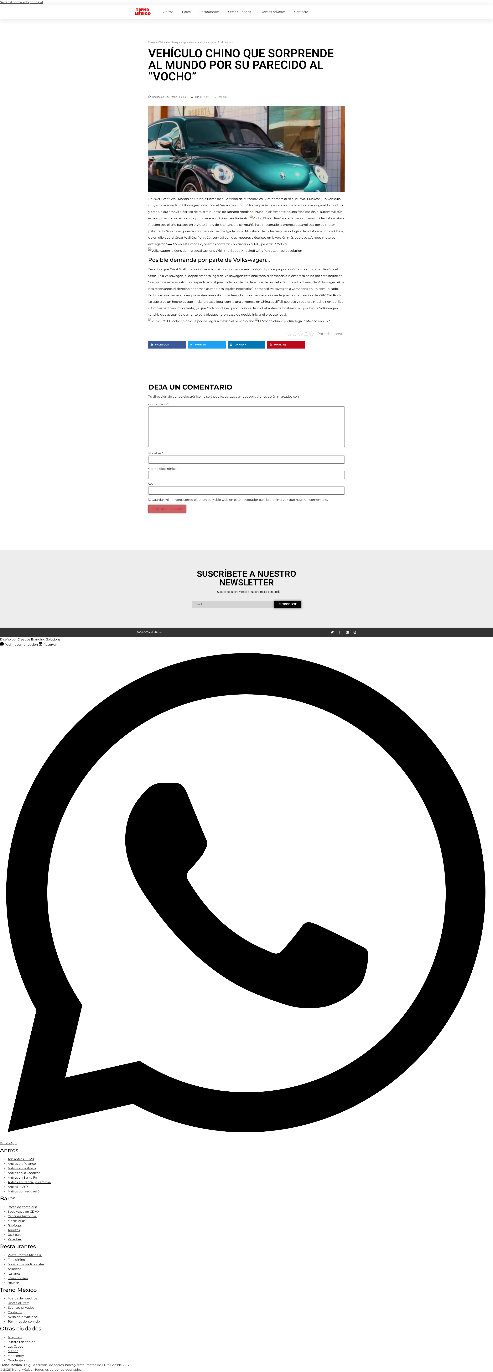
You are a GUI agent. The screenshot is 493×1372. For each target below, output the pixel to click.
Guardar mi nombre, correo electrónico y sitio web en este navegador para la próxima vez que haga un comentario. (240, 499)
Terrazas (14, 1230)
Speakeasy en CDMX (23, 1211)
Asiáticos (14, 1269)
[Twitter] (332, 632)
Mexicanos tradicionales (26, 1264)
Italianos (14, 1273)
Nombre (155, 453)
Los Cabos (15, 1346)
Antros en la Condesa (24, 1173)
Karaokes (15, 1239)
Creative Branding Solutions (39, 639)
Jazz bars (14, 1235)
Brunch (13, 1283)
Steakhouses (18, 1278)
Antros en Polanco (22, 1163)
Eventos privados (273, 12)
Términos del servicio (24, 1321)
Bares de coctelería (22, 1207)
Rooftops (15, 1225)
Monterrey (16, 1356)
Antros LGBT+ (18, 1187)
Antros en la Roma (22, 1168)
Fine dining (16, 1260)
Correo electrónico (163, 468)
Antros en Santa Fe (22, 1177)
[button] (167, 345)
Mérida (13, 1351)
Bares (186, 12)
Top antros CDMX (21, 1159)
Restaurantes (209, 12)
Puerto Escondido (21, 1342)
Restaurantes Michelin (25, 1255)
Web (152, 484)
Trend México (143, 12)
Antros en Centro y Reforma (29, 1182)
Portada (152, 42)
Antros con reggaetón (25, 1191)
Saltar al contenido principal (21, 2)
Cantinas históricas (22, 1216)
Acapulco (15, 1337)
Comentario (158, 404)
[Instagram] (354, 632)
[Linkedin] (347, 632)
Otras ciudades (239, 12)
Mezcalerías (16, 1221)
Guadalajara (16, 1360)
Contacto (301, 12)
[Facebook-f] (339, 632)
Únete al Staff (18, 1303)
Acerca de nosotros (22, 1298)
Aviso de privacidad (22, 1317)
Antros (168, 12)
